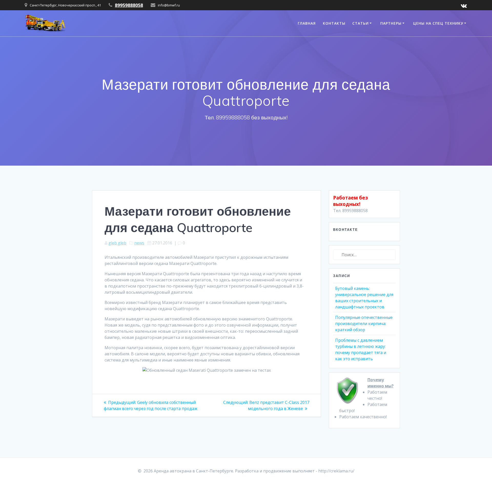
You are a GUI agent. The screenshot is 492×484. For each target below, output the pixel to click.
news (139, 243)
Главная (307, 23)
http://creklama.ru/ (336, 471)
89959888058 (129, 5)
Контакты (334, 23)
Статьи (360, 23)
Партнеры (391, 23)
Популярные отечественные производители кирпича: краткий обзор (364, 324)
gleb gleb (117, 243)
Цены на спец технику (438, 23)
